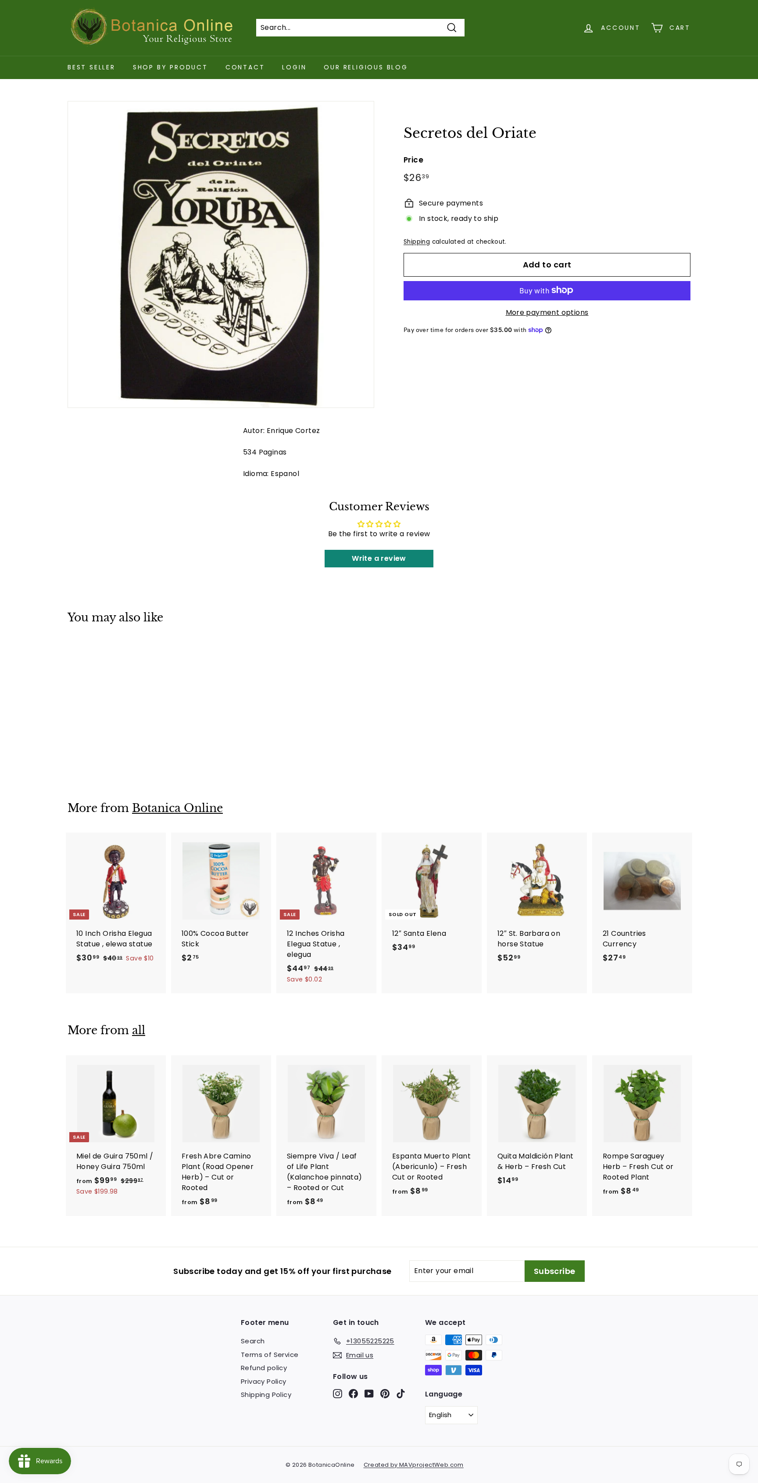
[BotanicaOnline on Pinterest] (385, 1394)
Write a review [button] (379, 558)
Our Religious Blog (366, 67)
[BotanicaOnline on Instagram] (337, 1394)
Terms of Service (269, 1354)
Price (413, 159)
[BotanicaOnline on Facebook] (353, 1394)
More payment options (547, 312)
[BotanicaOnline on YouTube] (369, 1394)
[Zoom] (221, 254)
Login (294, 67)
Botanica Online (177, 808)
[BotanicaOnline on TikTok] (400, 1394)
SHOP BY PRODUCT (170, 67)
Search (253, 1341)
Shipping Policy (266, 1394)
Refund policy (264, 1367)
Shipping (417, 241)
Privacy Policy (263, 1381)
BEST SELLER (91, 67)
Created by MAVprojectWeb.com (414, 1465)
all (138, 1030)
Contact (245, 67)
